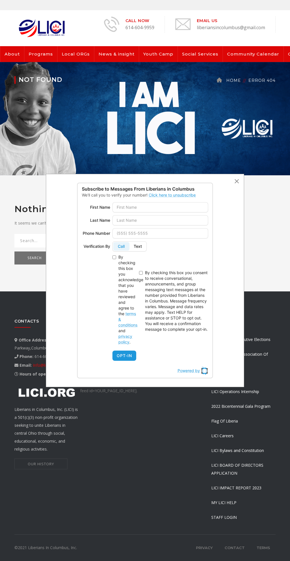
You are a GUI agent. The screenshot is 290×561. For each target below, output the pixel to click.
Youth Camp (158, 54)
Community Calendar (253, 54)
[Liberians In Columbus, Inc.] (42, 27)
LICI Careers (222, 435)
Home (233, 80)
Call (121, 246)
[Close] (237, 181)
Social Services (200, 54)
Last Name (100, 220)
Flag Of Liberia (224, 421)
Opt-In (124, 355)
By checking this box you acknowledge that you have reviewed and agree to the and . (127, 299)
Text (138, 246)
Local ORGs (76, 54)
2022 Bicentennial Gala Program (240, 406)
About (12, 54)
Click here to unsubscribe (172, 195)
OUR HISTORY (41, 463)
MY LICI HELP (223, 502)
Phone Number (96, 233)
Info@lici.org (44, 365)
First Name (100, 207)
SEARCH (34, 257)
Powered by (189, 370)
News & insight (117, 54)
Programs (41, 54)
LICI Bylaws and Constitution (237, 450)
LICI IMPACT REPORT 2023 (236, 487)
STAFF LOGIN (224, 517)
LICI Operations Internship (235, 391)
